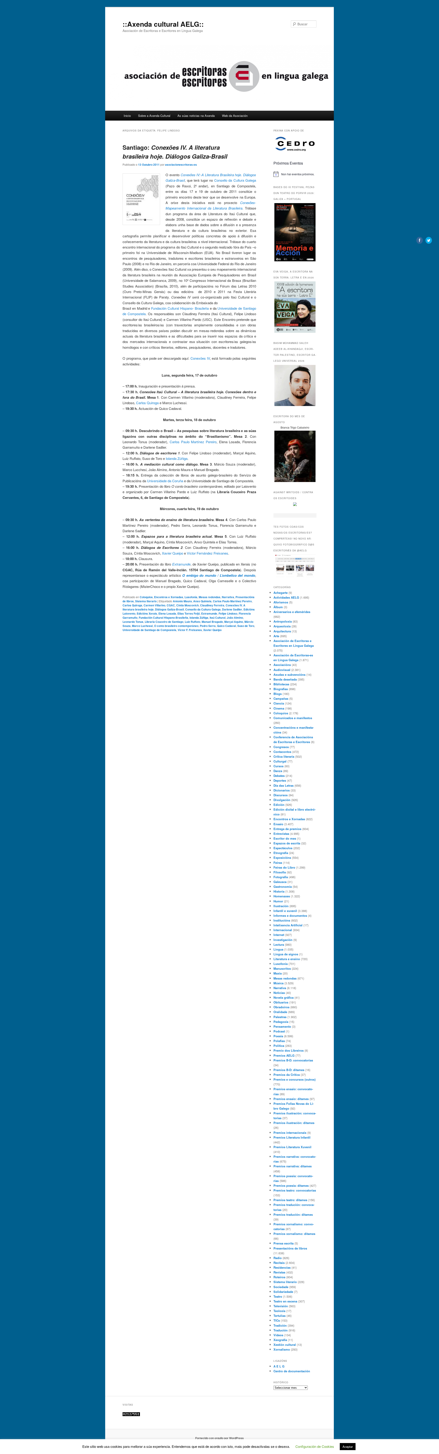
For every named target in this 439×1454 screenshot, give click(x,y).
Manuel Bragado (212, 622)
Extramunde (181, 564)
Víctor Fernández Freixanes (207, 553)
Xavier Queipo (172, 553)
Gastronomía (282, 886)
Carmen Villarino (154, 605)
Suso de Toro (245, 626)
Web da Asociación (235, 115)
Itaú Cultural (217, 618)
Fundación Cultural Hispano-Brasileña (163, 618)
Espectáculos (282, 848)
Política (278, 1045)
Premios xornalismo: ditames (294, 1233)
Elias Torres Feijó (188, 613)
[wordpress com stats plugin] (131, 1415)
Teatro (277, 1296)
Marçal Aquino (233, 622)
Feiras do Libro (284, 867)
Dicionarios (281, 790)
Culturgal (279, 761)
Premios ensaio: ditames (291, 1099)
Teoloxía (279, 1311)
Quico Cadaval (226, 626)
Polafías (279, 1041)
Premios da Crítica (286, 1074)
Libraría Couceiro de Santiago (164, 622)
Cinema (278, 708)
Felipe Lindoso (228, 613)
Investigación (282, 940)
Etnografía (280, 853)
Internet (278, 935)
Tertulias (279, 1315)
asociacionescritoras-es (181, 164)
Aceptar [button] (348, 1446)
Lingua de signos (285, 954)
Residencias (282, 1267)
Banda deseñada (285, 679)
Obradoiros (281, 1007)
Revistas (279, 1272)
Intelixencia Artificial (287, 925)
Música (278, 983)
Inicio (127, 115)
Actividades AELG (286, 597)
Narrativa (228, 597)
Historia (278, 891)
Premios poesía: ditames (291, 1185)
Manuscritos (282, 968)
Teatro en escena (285, 1301)
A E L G (278, 1366)
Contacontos (282, 751)
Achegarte (280, 592)
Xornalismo (281, 1349)
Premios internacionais (289, 1132)
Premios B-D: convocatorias (293, 1060)
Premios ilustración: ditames (293, 1123)
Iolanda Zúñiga (176, 458)
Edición (278, 804)
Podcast (279, 1031)
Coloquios (146, 597)
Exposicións (282, 857)
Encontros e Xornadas (168, 597)
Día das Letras (283, 785)
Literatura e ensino (286, 959)
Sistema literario (146, 601)
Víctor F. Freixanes (190, 630)
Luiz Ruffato (192, 622)
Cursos (278, 766)
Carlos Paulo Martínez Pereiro (193, 441)
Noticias (279, 992)
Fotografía (280, 877)
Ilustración (281, 906)
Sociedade (280, 1287)
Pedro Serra (208, 626)
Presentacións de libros (290, 1248)
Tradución (280, 1330)
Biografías (280, 689)
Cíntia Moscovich (187, 605)
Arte (276, 636)
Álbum (278, 607)
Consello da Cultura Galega (235, 180)
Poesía (278, 1036)
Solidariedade (283, 1291)
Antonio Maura (182, 601)
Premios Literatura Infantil (292, 1137)
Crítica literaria (283, 756)
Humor (278, 901)
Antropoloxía (282, 621)
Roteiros (279, 1277)
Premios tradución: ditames (293, 1214)
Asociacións (282, 665)
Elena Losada (167, 613)
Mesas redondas (209, 597)
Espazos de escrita (286, 843)
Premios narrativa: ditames (292, 1166)
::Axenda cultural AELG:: (163, 24)
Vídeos (278, 1335)
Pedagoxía (280, 1021)
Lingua (278, 949)
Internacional (282, 930)
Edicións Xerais (147, 613)
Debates (279, 775)
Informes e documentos (290, 915)
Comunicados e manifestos (292, 718)
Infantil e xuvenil (285, 911)
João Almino (235, 618)
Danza (277, 771)
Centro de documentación (291, 1371)
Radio (277, 1258)
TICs (276, 1320)
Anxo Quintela (202, 601)
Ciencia (278, 703)
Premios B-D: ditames (288, 1070)
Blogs (277, 694)
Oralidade (280, 1012)
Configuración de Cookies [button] (314, 1446)
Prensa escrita (283, 1243)
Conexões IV (200, 358)
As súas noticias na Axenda (196, 115)
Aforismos (280, 602)
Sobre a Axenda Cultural (154, 115)
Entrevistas (281, 833)
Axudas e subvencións (289, 674)
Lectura (278, 944)
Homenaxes (281, 896)
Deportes (279, 780)
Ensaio (278, 824)
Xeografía (280, 1340)
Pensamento (282, 1026)
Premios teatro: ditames (290, 1200)
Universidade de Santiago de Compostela (149, 630)
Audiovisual (281, 670)
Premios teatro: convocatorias (294, 1190)
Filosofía (279, 872)
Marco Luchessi (142, 626)
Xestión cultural (284, 1344)
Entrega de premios (287, 829)
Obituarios (280, 1002)
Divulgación (281, 800)
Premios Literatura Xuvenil (292, 1147)
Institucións (281, 920)
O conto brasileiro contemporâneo (176, 626)
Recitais (279, 1262)
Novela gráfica (283, 997)
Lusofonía (191, 597)
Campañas (280, 698)
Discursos (280, 795)
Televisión (280, 1306)
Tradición (280, 1325)
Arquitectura (282, 631)
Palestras (279, 1017)
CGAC (171, 605)
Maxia (277, 973)
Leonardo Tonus (133, 622)
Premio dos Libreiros (288, 1050)
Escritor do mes (284, 838)
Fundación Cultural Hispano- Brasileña (180, 308)
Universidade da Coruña (165, 480)
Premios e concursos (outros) (294, 1079)
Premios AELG (283, 1055)
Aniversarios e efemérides (291, 612)
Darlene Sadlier (232, 609)
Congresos (281, 747)
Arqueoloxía (282, 626)
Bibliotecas (281, 684)
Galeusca (279, 882)
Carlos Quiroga (147, 402)
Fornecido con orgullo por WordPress (219, 1438)
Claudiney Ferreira (212, 605)
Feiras (277, 862)
